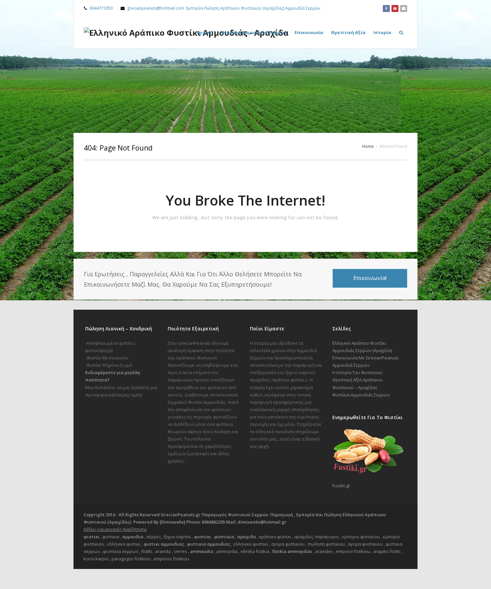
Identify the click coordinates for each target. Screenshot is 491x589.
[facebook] (386, 8)
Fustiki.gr (341, 486)
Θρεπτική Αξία (348, 32)
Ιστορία (382, 32)
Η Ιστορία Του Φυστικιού (357, 372)
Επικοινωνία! (369, 278)
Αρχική (204, 32)
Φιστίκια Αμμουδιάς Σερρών (254, 32)
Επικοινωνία (309, 32)
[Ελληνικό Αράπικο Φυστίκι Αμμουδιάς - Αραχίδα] (186, 32)
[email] (403, 8)
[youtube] (394, 8)
